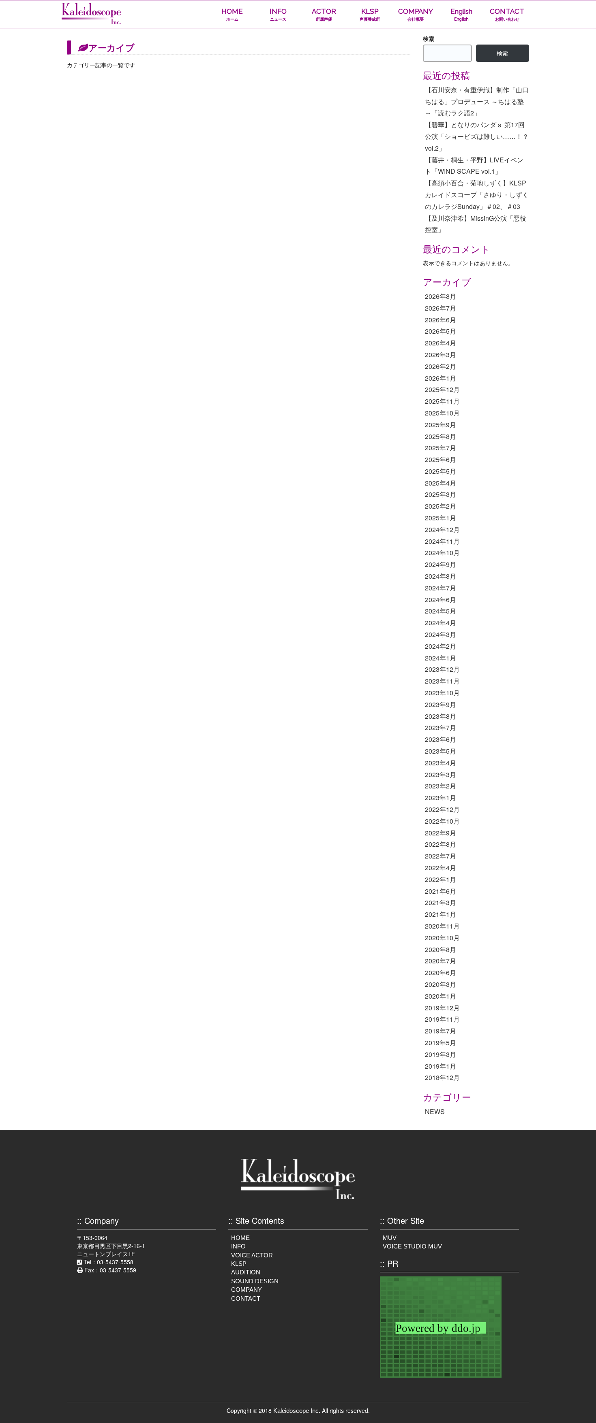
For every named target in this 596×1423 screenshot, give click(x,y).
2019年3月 (440, 1054)
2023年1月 (440, 797)
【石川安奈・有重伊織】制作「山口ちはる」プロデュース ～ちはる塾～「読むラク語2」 (477, 101)
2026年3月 (440, 354)
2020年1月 (440, 996)
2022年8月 (440, 844)
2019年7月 (440, 1030)
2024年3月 (440, 634)
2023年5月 (440, 751)
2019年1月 (440, 1066)
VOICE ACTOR (252, 1255)
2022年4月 (440, 867)
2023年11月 (442, 681)
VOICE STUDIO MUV (412, 1246)
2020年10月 (442, 937)
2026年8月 (440, 296)
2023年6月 (440, 739)
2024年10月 (442, 552)
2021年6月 (440, 891)
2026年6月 (440, 319)
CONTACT (507, 14)
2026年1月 (440, 378)
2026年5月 (440, 331)
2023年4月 (440, 762)
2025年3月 (440, 494)
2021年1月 (440, 914)
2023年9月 (440, 704)
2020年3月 (440, 984)
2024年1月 (440, 658)
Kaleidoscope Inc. (296, 1410)
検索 (428, 38)
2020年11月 (442, 926)
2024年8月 (440, 576)
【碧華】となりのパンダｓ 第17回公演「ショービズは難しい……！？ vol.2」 (477, 136)
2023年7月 (440, 727)
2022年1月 (440, 879)
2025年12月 (442, 389)
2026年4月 (440, 342)
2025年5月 (440, 471)
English (461, 14)
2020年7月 (440, 960)
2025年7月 (440, 447)
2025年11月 (442, 401)
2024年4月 (440, 622)
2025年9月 (440, 424)
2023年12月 (442, 669)
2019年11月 (442, 1019)
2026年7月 (440, 308)
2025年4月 (440, 483)
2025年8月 (440, 436)
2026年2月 (440, 366)
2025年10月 (442, 413)
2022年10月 (442, 821)
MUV (390, 1237)
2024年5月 (440, 611)
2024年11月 (442, 541)
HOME (232, 14)
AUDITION (245, 1272)
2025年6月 (440, 459)
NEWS (435, 1111)
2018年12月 (442, 1077)
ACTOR (324, 14)
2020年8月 (440, 949)
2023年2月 (440, 785)
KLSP (370, 14)
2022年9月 (440, 832)
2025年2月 (440, 506)
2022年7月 (440, 856)
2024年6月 (440, 599)
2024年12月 (442, 529)
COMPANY (415, 14)
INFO (278, 14)
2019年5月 (440, 1042)
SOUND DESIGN (255, 1281)
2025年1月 (440, 517)
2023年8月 (440, 716)
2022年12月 (442, 809)
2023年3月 (440, 774)
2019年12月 (442, 1007)
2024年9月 (440, 564)
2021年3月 (440, 902)
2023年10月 (442, 692)
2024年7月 (440, 587)
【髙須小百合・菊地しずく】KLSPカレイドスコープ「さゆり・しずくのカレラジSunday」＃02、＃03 (477, 194)
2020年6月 (440, 972)
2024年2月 (440, 646)
